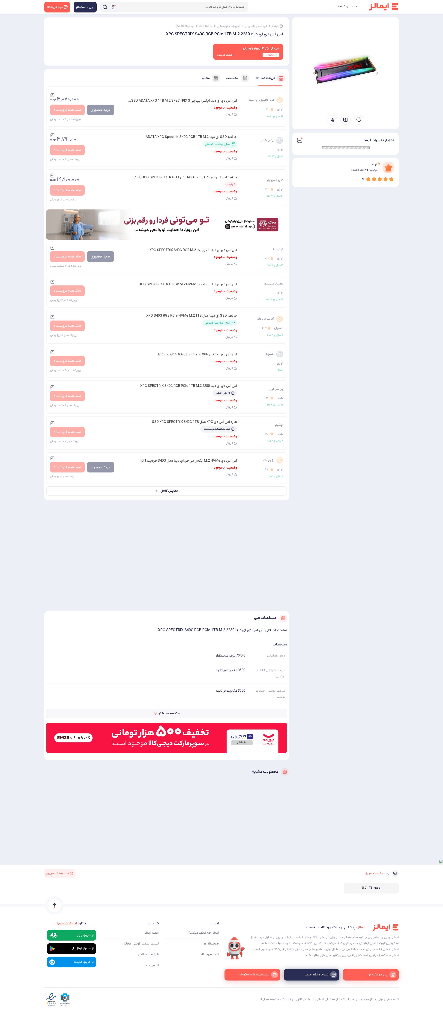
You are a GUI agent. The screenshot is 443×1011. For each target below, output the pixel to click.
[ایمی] (235, 948)
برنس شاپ (267, 140)
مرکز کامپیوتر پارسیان (261, 100)
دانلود (71, 923)
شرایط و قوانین (148, 954)
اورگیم (279, 425)
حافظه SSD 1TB (371, 888)
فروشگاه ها (211, 943)
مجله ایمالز (151, 933)
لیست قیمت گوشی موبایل (141, 943)
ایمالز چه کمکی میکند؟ (203, 933)
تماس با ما (151, 965)
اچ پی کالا (268, 460)
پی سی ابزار (276, 389)
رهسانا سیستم (273, 284)
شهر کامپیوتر (275, 180)
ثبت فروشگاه (210, 954)
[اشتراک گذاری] (332, 120)
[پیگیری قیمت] (359, 120)
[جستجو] (104, 7)
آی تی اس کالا (265, 319)
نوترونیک (277, 249)
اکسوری (269, 354)
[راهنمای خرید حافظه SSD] (345, 120)
